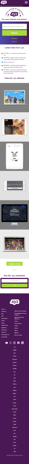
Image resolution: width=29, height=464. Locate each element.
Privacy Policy (4, 337)
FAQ (2, 316)
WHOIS (16, 325)
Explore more (14, 263)
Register (14, 32)
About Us (3, 309)
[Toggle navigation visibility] (26, 2)
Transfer (16, 321)
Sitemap (16, 328)
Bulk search (14, 38)
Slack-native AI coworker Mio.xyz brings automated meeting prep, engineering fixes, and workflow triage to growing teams (15, 71)
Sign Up (16, 330)
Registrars (16, 332)
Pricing (2, 323)
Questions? (14, 41)
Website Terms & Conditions (20, 311)
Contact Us (3, 311)
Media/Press (4, 327)
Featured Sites (4, 318)
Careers (3, 332)
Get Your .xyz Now (18, 335)
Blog (2, 313)
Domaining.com (4, 334)
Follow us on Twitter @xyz (9, 62)
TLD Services (4, 330)
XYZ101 (2, 320)
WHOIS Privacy (4, 325)
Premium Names (17, 323)
